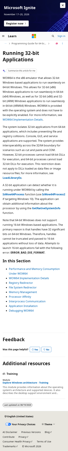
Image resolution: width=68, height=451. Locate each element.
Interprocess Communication (27, 301)
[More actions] (62, 43)
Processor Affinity (20, 297)
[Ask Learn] (57, 43)
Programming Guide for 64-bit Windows (29, 43)
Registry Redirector (21, 283)
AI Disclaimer (10, 432)
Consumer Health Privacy (16, 441)
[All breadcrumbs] (5, 43)
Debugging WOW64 (21, 310)
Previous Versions (31, 432)
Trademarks (9, 446)
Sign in (61, 36)
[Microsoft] (34, 36)
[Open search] (53, 36)
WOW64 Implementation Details (23, 119)
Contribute (9, 436)
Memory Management (23, 292)
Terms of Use (44, 441)
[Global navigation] (3, 36)
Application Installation (23, 306)
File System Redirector (23, 287)
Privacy (22, 436)
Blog (47, 432)
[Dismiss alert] (62, 5)
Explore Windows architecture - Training (25, 382)
